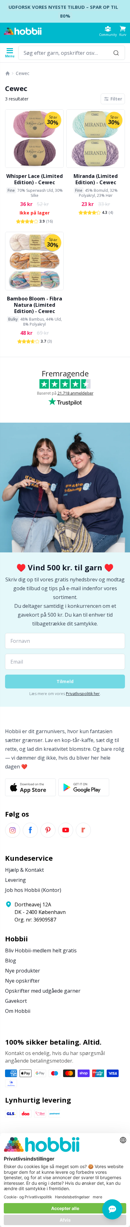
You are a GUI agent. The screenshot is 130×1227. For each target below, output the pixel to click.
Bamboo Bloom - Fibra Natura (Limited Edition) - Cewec (34, 305)
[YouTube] (65, 830)
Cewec (22, 73)
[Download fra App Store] (30, 787)
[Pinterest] (48, 830)
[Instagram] (12, 830)
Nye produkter (22, 970)
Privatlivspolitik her (83, 693)
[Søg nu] (116, 53)
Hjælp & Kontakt (24, 869)
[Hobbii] (23, 31)
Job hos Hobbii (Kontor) (33, 890)
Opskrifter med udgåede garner (42, 990)
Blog (10, 960)
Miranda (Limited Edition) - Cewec (96, 179)
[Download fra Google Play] (83, 787)
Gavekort (16, 1000)
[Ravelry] (83, 830)
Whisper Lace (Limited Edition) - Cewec (34, 179)
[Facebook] (30, 830)
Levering (15, 879)
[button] (122, 31)
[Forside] (7, 73)
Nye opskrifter (22, 980)
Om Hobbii (17, 1010)
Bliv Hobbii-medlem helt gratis (41, 950)
